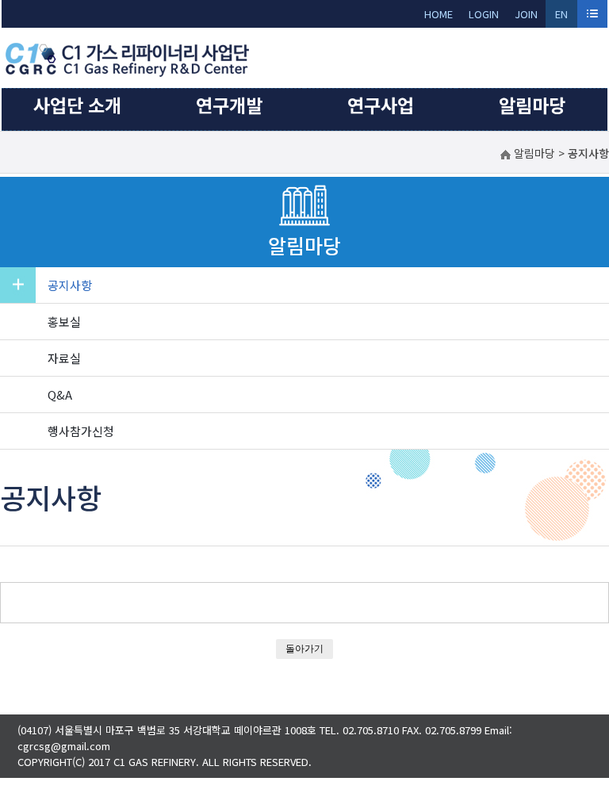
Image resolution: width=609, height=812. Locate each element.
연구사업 (380, 104)
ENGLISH (561, 17)
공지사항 (70, 285)
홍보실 (64, 321)
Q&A (60, 394)
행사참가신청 (81, 431)
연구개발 (229, 104)
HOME (438, 13)
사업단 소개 (77, 104)
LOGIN (484, 13)
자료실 (64, 358)
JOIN (526, 13)
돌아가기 (304, 648)
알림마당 (532, 104)
